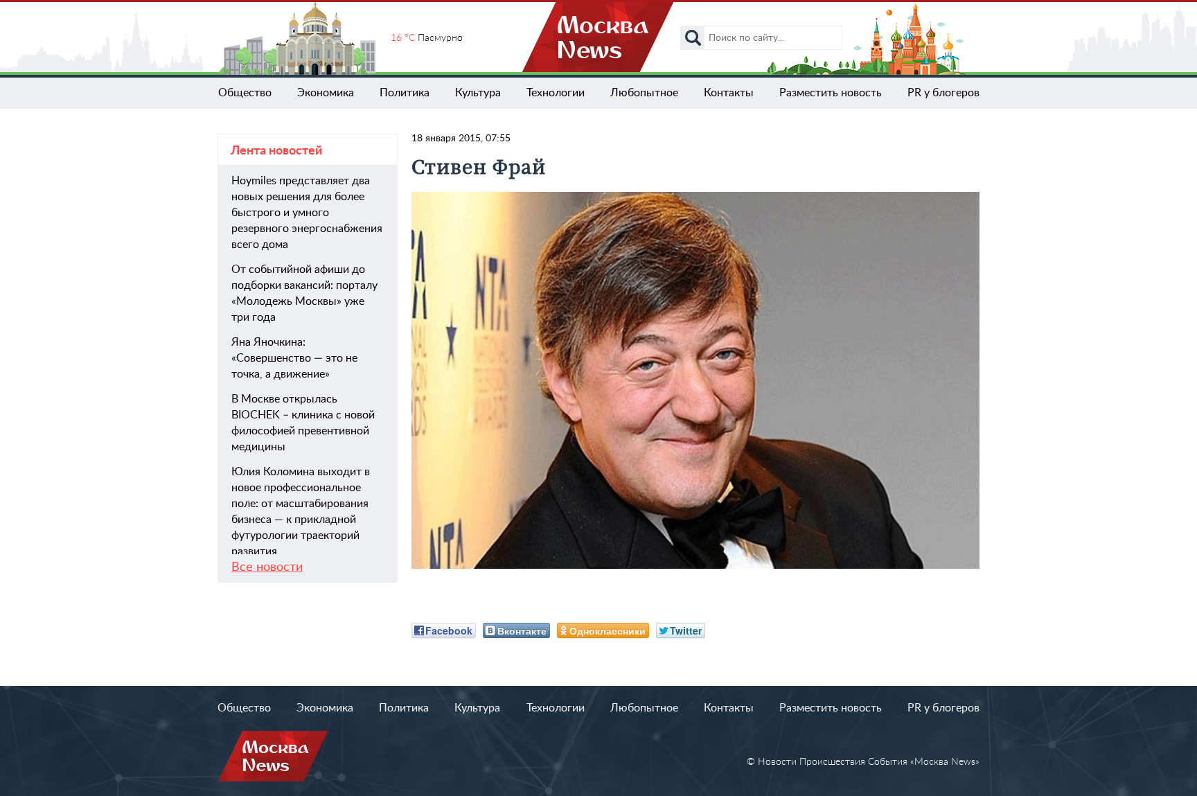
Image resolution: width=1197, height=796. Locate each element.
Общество (245, 92)
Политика (404, 92)
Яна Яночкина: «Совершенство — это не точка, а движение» (294, 358)
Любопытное (644, 92)
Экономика (325, 92)
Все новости (267, 567)
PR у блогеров (943, 92)
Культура (478, 92)
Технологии (555, 92)
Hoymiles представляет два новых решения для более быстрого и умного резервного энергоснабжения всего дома (306, 212)
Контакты (729, 92)
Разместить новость (830, 92)
